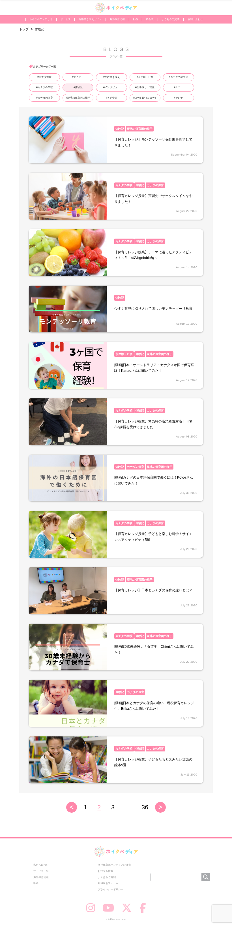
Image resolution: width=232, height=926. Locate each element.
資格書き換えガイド (90, 19)
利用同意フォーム (108, 883)
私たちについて (42, 864)
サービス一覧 (41, 871)
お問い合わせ (195, 19)
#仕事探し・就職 (144, 87)
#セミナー (78, 77)
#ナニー (178, 87)
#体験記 (78, 87)
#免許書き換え (111, 77)
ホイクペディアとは (40, 19)
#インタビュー (111, 87)
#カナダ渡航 (44, 77)
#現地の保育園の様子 (78, 97)
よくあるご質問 (170, 19)
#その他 (178, 97)
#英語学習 (111, 97)
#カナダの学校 (44, 87)
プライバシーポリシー (110, 889)
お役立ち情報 (105, 871)
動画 (135, 19)
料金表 (150, 19)
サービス (66, 19)
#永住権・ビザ (145, 77)
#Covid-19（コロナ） (145, 97)
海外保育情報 (117, 19)
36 (144, 807)
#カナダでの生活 (178, 77)
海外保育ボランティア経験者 (114, 864)
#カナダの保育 (44, 97)
